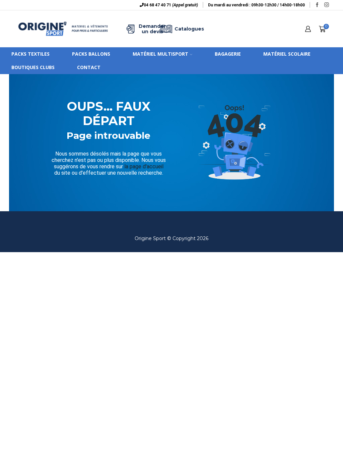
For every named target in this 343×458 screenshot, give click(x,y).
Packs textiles (30, 54)
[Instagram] (326, 5)
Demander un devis (148, 29)
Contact (88, 67)
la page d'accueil (143, 166)
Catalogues (184, 29)
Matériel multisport (160, 54)
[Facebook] (317, 5)
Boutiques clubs (33, 67)
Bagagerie (228, 54)
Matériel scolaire (287, 54)
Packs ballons (91, 54)
